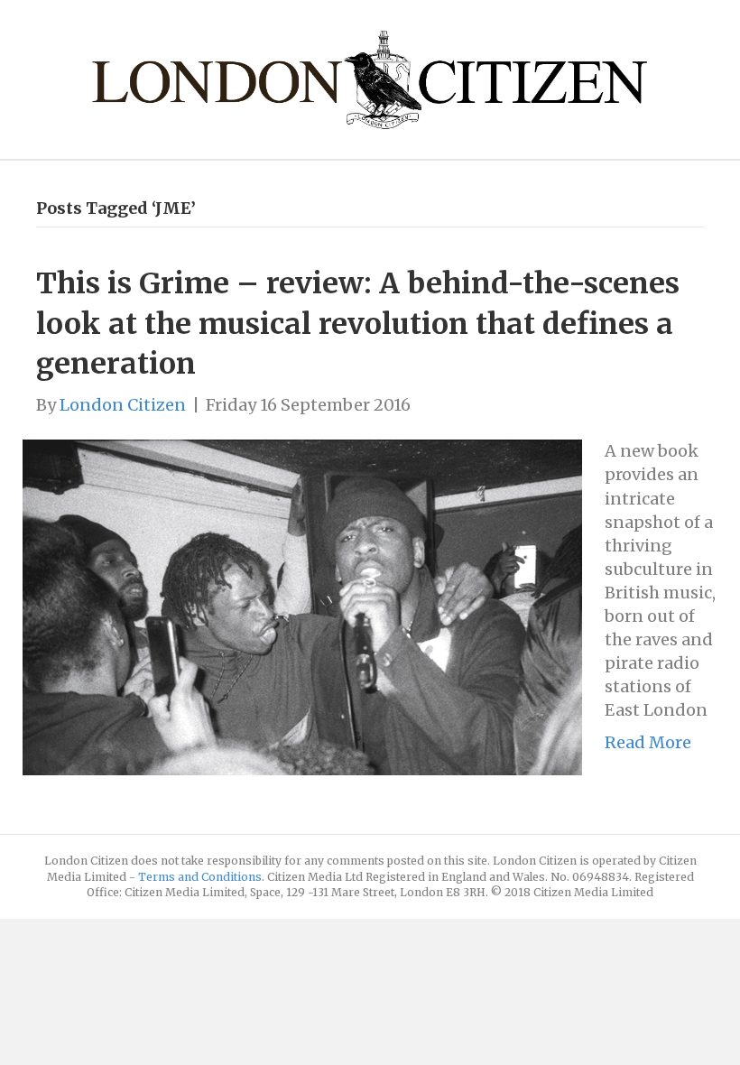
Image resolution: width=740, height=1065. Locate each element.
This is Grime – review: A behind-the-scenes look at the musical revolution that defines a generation (358, 324)
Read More (648, 742)
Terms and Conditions (200, 877)
